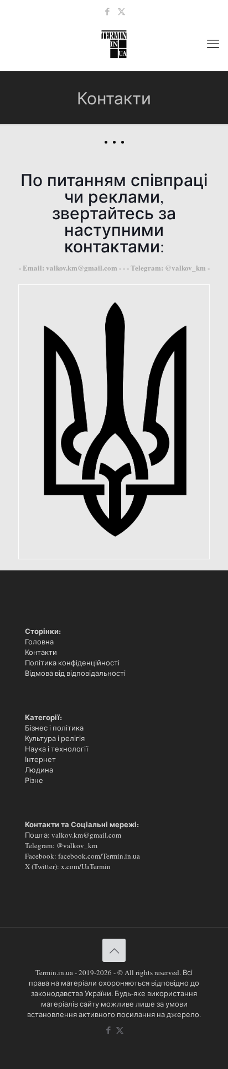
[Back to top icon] (114, 950)
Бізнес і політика (54, 728)
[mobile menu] (213, 43)
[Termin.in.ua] (114, 43)
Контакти (41, 652)
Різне (34, 780)
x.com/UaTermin (86, 866)
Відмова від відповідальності (75, 673)
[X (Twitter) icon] (121, 11)
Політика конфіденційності (72, 663)
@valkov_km (76, 845)
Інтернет (40, 759)
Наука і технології (56, 749)
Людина (39, 770)
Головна (39, 642)
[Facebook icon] (107, 11)
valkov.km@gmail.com (86, 835)
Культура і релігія (55, 738)
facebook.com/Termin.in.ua (99, 856)
